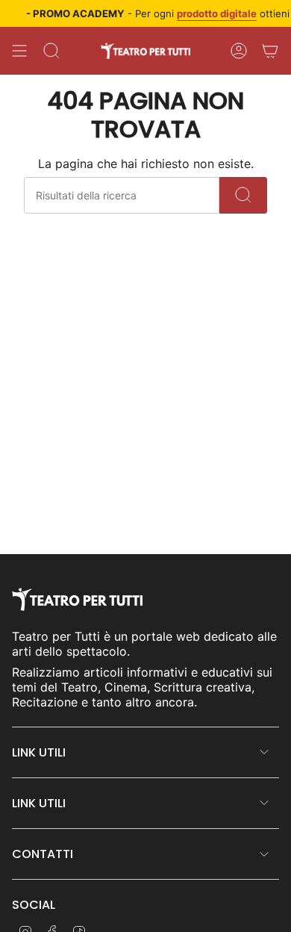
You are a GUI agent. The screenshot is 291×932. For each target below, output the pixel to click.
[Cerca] (243, 195)
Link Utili (39, 752)
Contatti (42, 854)
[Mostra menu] (19, 51)
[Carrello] (270, 51)
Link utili (39, 803)
